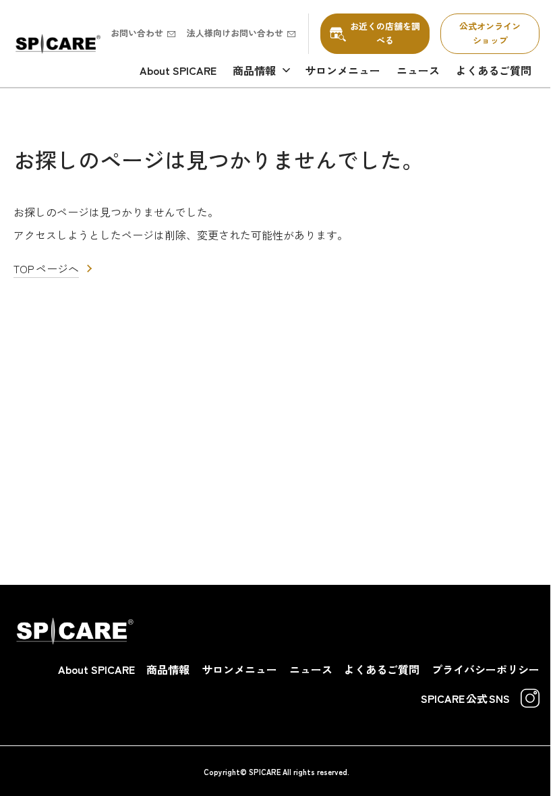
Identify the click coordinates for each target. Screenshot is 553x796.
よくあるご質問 (493, 70)
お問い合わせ (137, 32)
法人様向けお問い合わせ (235, 32)
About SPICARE (178, 70)
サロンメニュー (342, 70)
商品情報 (254, 70)
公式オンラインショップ (490, 33)
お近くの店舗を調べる (385, 33)
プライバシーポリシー (486, 669)
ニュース (418, 70)
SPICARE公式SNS (465, 698)
